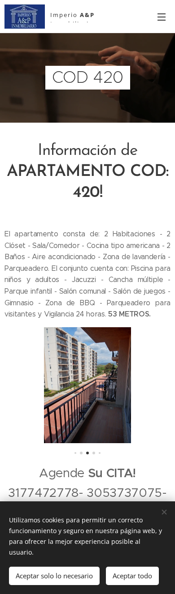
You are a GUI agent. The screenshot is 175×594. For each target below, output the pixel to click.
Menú (162, 17)
